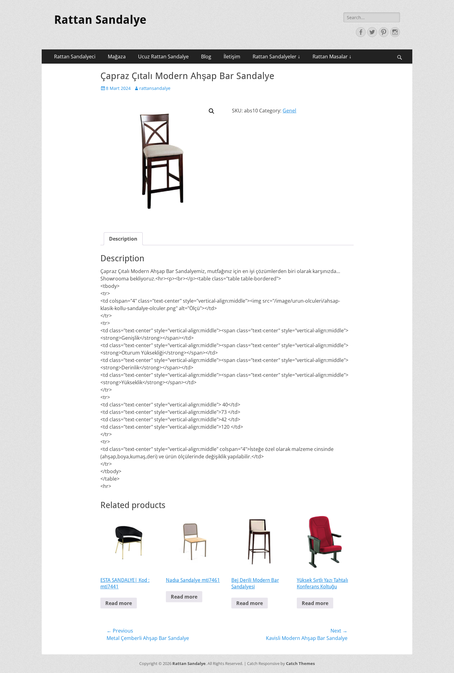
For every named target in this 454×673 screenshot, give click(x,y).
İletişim (232, 56)
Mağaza (117, 56)
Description (123, 238)
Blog (206, 56)
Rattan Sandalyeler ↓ (276, 56)
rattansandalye (154, 88)
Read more (118, 603)
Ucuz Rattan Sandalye (163, 56)
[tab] (123, 238)
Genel (289, 110)
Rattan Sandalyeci (74, 56)
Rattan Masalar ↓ (332, 56)
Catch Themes (300, 663)
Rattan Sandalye (100, 20)
